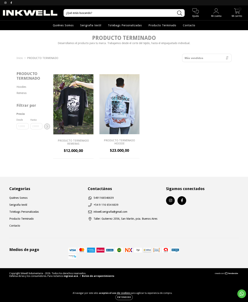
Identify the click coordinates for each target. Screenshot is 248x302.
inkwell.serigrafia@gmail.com (110, 211)
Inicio (19, 58)
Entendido (124, 297)
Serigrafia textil (90, 25)
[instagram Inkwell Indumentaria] (6, 2)
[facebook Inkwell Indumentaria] (11, 2)
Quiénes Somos (63, 25)
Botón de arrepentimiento (98, 276)
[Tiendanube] (226, 274)
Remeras (21, 93)
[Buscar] (179, 13)
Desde (19, 120)
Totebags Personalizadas (125, 25)
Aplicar (47, 126)
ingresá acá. (71, 276)
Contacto (189, 25)
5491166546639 (104, 197)
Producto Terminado (162, 25)
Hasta (33, 120)
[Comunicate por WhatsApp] (241, 293)
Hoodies (21, 86)
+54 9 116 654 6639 (106, 204)
